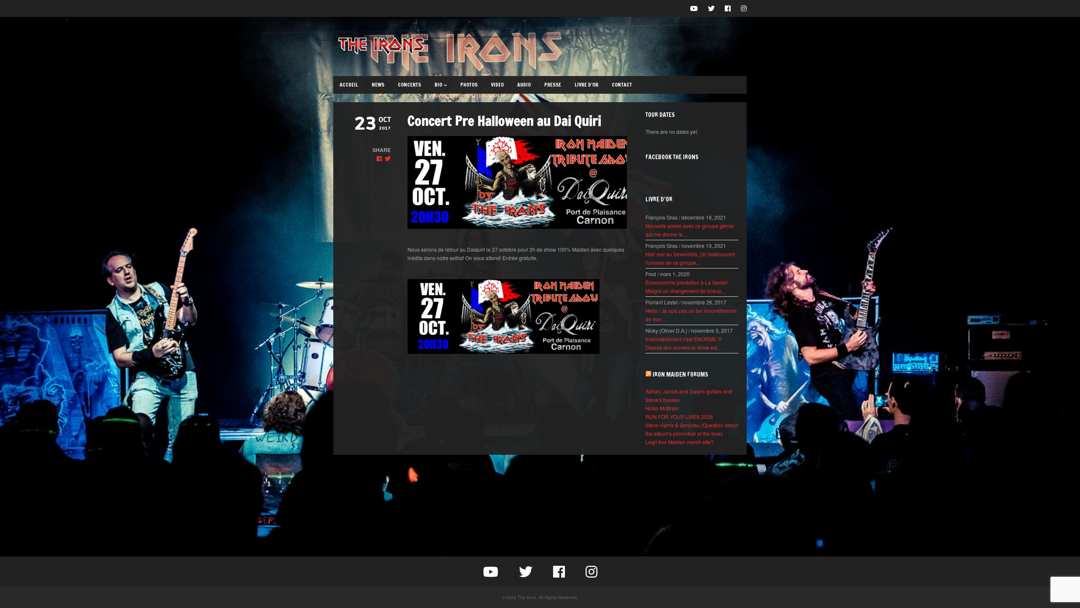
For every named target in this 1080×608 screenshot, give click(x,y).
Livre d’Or (586, 84)
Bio (438, 84)
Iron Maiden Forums (680, 374)
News (378, 84)
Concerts (409, 84)
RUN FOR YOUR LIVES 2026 (679, 416)
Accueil (349, 84)
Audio (524, 84)
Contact (622, 84)
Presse (552, 84)
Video (497, 84)
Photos (469, 84)
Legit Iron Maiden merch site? (679, 441)
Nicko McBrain (662, 408)
